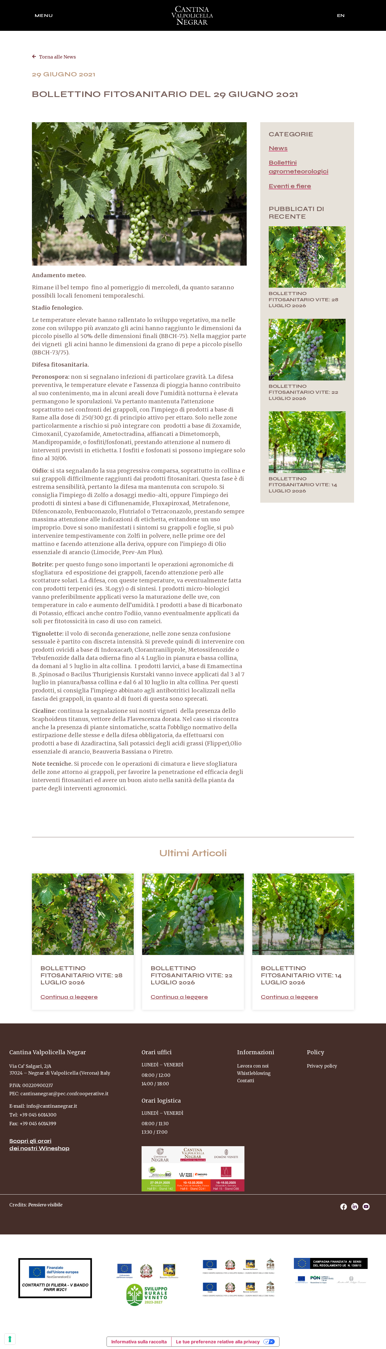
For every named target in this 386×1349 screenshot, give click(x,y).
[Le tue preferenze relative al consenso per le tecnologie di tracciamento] (10, 1339)
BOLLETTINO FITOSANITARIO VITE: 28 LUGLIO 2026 (303, 299)
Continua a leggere (69, 997)
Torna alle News (57, 57)
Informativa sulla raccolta (139, 1341)
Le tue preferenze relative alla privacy (218, 1341)
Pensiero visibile (45, 1205)
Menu (44, 15)
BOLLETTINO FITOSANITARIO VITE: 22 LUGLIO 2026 (303, 392)
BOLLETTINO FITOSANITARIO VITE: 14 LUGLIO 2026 (303, 485)
